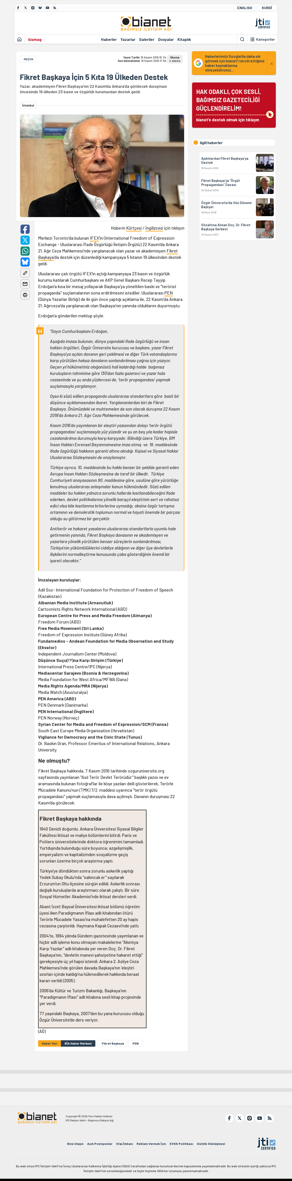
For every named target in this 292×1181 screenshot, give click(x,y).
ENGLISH (244, 7)
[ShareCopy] (25, 273)
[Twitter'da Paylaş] (25, 240)
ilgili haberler (211, 142)
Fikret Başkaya (113, 1043)
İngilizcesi (154, 228)
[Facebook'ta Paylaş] (25, 229)
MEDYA (28, 59)
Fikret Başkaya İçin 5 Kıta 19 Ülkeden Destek (94, 77)
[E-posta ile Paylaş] (25, 284)
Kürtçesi (134, 228)
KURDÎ (267, 7)
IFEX (94, 238)
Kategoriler (265, 39)
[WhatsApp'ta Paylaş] (25, 251)
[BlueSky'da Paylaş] (25, 262)
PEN (168, 292)
